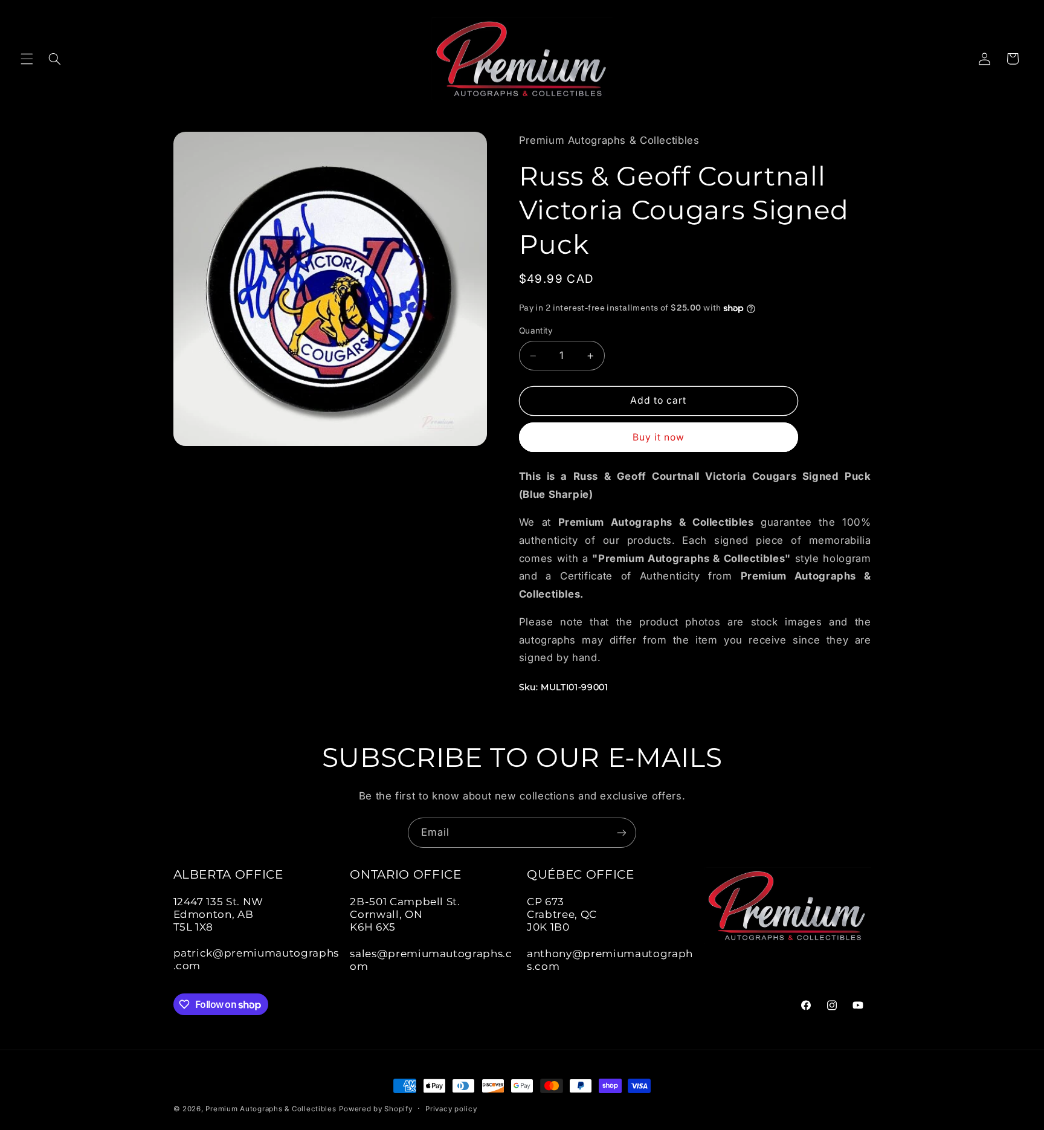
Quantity (536, 331)
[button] (26, 59)
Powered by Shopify (375, 1109)
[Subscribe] (622, 832)
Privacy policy (451, 1109)
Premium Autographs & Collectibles (270, 1109)
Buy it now (659, 437)
